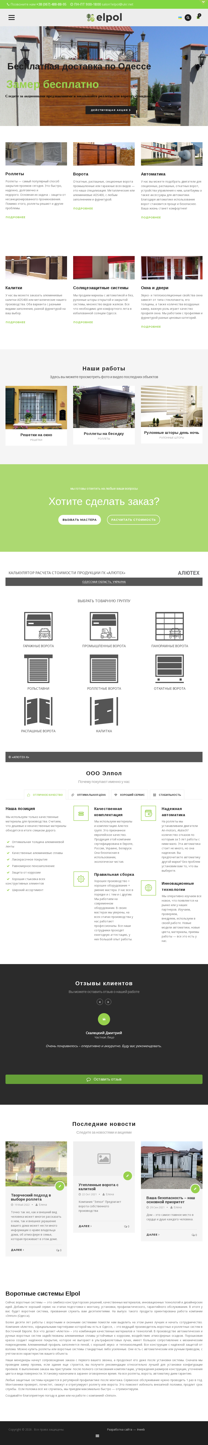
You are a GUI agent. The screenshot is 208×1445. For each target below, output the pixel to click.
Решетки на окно (36, 435)
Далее (16, 1249)
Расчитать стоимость (133, 520)
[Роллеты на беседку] (108, 403)
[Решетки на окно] (41, 404)
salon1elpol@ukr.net (117, 4)
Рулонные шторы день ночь (171, 433)
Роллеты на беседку (104, 434)
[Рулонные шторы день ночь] (176, 403)
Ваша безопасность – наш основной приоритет (170, 1200)
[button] (12, 17)
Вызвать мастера (80, 520)
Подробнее (15, 217)
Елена (43, 1204)
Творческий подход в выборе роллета (31, 1197)
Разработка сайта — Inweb (126, 1429)
